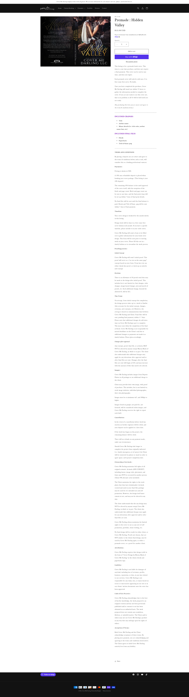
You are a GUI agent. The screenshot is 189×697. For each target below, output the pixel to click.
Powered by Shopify (96, 691)
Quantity (117, 40)
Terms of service (107, 691)
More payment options (131, 61)
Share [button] (118, 661)
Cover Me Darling (86, 691)
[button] (69, 8)
